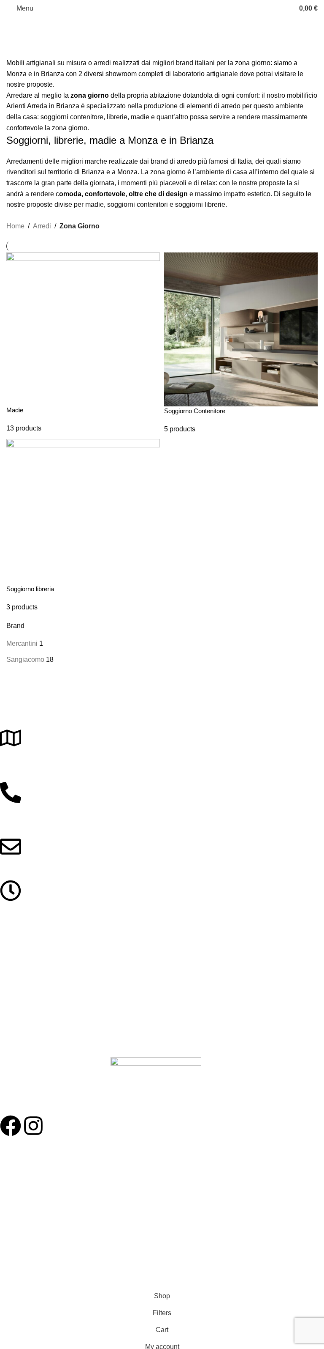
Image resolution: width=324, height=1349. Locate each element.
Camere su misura (24, 1171)
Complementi (17, 1039)
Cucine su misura (23, 1201)
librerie (117, 117)
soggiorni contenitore (71, 117)
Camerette (14, 1024)
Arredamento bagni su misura (39, 1215)
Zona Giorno (17, 966)
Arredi (42, 226)
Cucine (9, 995)
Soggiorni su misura (26, 1186)
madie (141, 117)
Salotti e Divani (20, 981)
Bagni (7, 1010)
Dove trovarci (17, 1259)
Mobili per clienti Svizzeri (32, 1244)
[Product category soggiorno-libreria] (162, 432)
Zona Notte (15, 952)
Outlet (8, 1229)
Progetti (10, 1157)
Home (15, 226)
